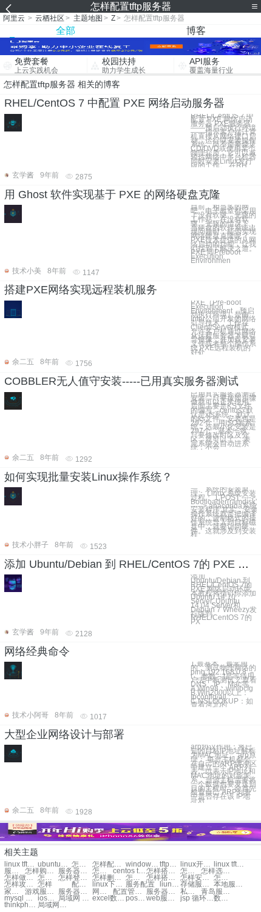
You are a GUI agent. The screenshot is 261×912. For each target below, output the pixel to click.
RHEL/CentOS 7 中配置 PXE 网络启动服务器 (114, 103)
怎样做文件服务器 (21, 877)
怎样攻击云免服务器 (21, 884)
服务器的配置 (163, 891)
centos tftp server (129, 871)
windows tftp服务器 (142, 864)
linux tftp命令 (230, 864)
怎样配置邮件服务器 (82, 864)
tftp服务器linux (170, 864)
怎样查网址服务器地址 (224, 877)
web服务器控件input (163, 898)
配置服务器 (82, 884)
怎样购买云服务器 (48, 877)
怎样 (45, 884)
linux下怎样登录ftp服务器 (109, 884)
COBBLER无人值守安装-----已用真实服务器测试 (121, 381)
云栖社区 (49, 18)
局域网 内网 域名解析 (75, 898)
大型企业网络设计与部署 (64, 734)
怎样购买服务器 (41, 871)
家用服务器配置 (14, 891)
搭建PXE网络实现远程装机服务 (80, 290)
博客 (196, 30)
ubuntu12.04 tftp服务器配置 (54, 864)
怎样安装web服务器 (197, 877)
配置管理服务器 (129, 891)
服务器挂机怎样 (75, 871)
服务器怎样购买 (14, 871)
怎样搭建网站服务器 (163, 871)
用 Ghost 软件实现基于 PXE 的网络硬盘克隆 (112, 194)
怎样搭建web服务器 (163, 877)
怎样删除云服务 (109, 877)
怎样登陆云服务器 (75, 877)
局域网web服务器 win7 (54, 905)
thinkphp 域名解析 (21, 905)
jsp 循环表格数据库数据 (197, 898)
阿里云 (14, 18)
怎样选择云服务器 (217, 871)
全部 (65, 30)
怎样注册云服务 (136, 877)
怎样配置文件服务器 (109, 864)
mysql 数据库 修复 (21, 898)
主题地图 (88, 18)
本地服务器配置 (230, 884)
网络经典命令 (37, 651)
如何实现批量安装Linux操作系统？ (88, 477)
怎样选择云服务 (190, 871)
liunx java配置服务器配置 (170, 884)
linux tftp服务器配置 (21, 864)
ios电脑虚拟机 (48, 898)
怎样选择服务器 (102, 871)
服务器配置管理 (75, 891)
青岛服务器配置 (217, 891)
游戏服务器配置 (41, 891)
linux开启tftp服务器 (197, 864)
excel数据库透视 (109, 898)
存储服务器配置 (197, 884)
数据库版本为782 (224, 898)
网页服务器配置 (102, 891)
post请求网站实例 (136, 898)
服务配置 (140, 884)
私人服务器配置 (190, 891)
